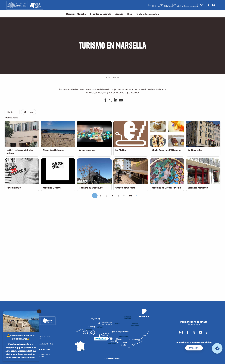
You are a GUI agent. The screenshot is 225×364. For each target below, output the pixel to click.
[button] (207, 5)
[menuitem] (25, 5)
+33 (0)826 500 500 (41, 349)
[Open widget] (217, 348)
